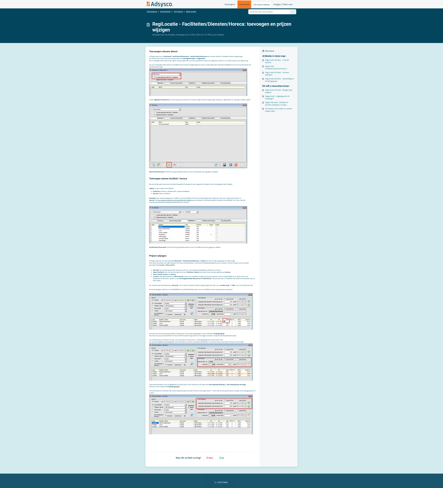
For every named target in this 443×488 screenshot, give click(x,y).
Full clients (178, 11)
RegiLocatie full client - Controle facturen (277, 61)
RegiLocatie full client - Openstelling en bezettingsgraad (279, 80)
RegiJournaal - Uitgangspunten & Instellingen (277, 97)
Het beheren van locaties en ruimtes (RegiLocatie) (278, 110)
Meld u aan (288, 4)
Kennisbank (244, 4)
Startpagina (230, 4)
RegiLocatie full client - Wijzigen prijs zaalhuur (278, 91)
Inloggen (277, 4)
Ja (223, 457)
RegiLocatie (191, 11)
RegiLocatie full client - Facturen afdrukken (277, 73)
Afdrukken (269, 51)
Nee (211, 457)
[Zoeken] (293, 11)
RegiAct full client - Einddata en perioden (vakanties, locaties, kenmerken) (276, 103)
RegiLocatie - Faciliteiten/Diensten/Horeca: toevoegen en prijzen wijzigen (276, 67)
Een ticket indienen (262, 4)
